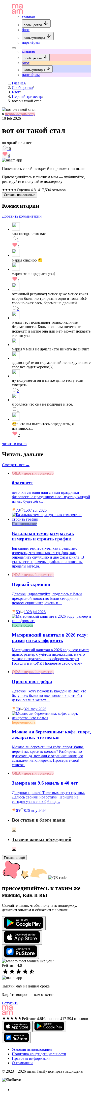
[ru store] (20, 952)
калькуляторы (35, 37)
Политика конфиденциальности (39, 1054)
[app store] (22, 937)
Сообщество (22, 87)
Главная (18, 83)
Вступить (10, 1003)
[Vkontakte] (14, 1090)
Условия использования (32, 1049)
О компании (22, 1063)
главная (28, 17)
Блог (16, 92)
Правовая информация (31, 1058)
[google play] (24, 923)
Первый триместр (27, 96)
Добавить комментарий (22, 216)
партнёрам (31, 42)
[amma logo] (17, 12)
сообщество (33, 25)
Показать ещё (14, 858)
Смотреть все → (16, 465)
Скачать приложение (19, 195)
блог (26, 30)
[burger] (14, 48)
